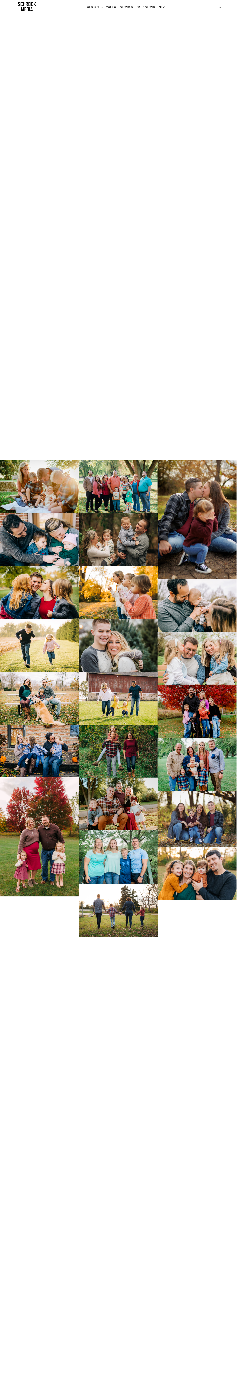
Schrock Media (95, 7)
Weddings (111, 7)
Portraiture (126, 7)
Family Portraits (146, 7)
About (162, 7)
